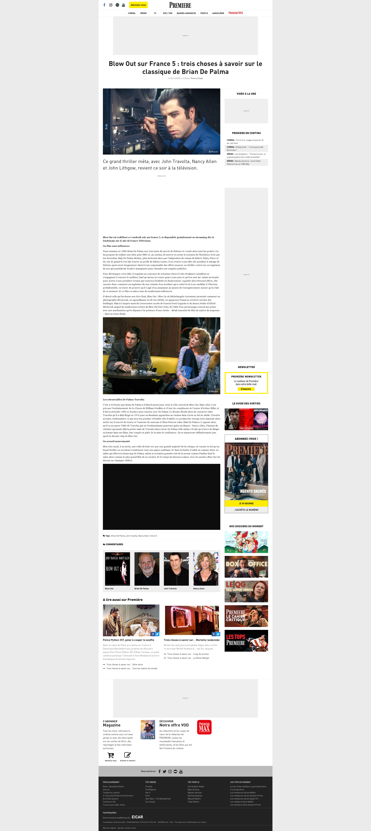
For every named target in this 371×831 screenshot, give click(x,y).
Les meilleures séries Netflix (243, 792)
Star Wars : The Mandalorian (158, 798)
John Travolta (170, 588)
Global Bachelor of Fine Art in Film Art (141, 822)
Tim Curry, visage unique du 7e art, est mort (245, 141)
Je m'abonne (246, 503)
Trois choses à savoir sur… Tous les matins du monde (132, 668)
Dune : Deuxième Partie (113, 786)
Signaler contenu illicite (127, 828)
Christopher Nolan (196, 786)
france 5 (153, 535)
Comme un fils (109, 801)
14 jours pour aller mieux (114, 804)
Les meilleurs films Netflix (242, 801)
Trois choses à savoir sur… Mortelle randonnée (192, 639)
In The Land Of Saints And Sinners (118, 795)
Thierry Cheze (196, 78)
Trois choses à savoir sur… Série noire (125, 664)
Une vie (106, 789)
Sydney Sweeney (195, 795)
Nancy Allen (143, 535)
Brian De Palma (118, 535)
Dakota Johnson (195, 792)
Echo (147, 795)
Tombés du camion (111, 792)
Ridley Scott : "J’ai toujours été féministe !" (245, 148)
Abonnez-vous (138, 4)
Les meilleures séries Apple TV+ (244, 798)
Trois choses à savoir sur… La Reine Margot (188, 658)
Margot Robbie (194, 798)
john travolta (131, 535)
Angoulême (218, 13)
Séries (143, 13)
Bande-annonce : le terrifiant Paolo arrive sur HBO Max (244, 162)
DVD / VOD (167, 13)
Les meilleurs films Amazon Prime (245, 804)
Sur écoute (150, 801)
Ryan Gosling (193, 789)
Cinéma (131, 13)
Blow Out (109, 588)
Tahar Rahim (193, 801)
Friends (148, 786)
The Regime (150, 789)
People (204, 13)
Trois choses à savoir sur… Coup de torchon (188, 654)
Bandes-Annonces (186, 13)
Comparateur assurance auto (114, 822)
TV (155, 13)
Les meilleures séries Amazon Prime (246, 795)
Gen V (147, 792)
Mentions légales (109, 828)
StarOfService (163, 822)
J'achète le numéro (246, 509)
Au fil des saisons (110, 798)
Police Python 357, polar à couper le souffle (128, 639)
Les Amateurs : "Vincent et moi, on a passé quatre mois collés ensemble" (246, 155)
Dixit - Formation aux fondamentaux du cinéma (188, 822)
